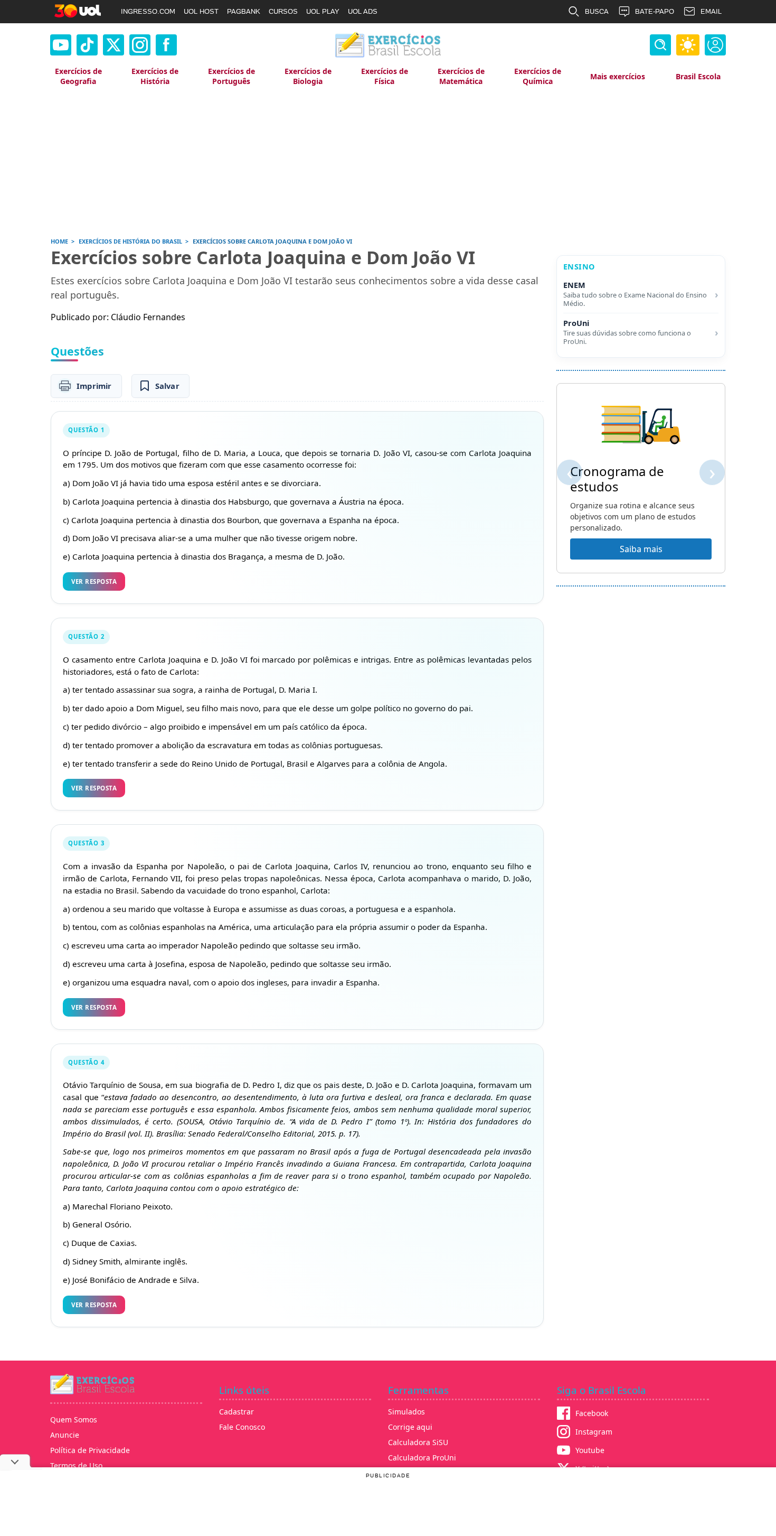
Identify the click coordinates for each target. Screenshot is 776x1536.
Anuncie (64, 1435)
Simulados (406, 1412)
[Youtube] (60, 44)
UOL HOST (201, 11)
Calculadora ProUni (422, 1458)
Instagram (593, 1432)
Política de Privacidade (90, 1450)
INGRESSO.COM (148, 11)
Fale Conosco (242, 1427)
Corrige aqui (410, 1427)
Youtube (589, 1450)
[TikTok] (87, 44)
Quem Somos (73, 1419)
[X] (113, 44)
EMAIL (711, 11)
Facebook (591, 1413)
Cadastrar (236, 1412)
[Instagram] (139, 44)
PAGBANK (243, 11)
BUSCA (597, 11)
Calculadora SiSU (418, 1442)
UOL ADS (362, 11)
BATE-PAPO (654, 11)
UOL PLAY (322, 11)
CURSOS (283, 11)
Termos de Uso (76, 1465)
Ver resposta (94, 581)
